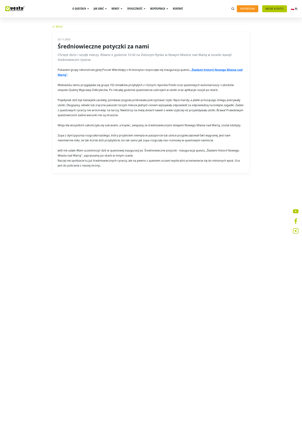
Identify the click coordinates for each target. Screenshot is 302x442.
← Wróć (57, 27)
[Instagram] (296, 231)
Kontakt (178, 8)
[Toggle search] (232, 8)
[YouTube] (296, 211)
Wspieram (247, 8)
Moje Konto (275, 8)
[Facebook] (296, 221)
